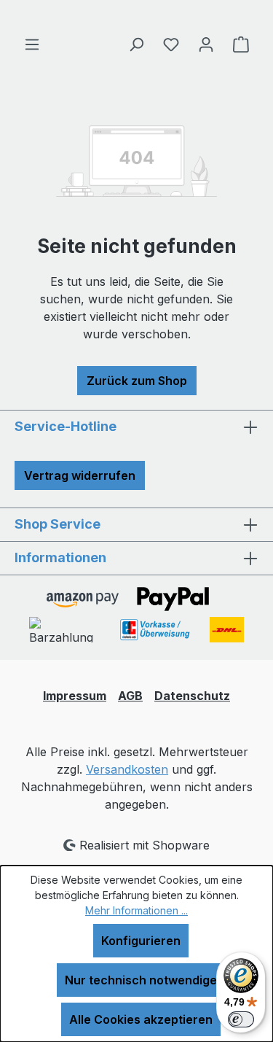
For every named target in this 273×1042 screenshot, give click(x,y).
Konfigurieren (141, 940)
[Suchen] (136, 43)
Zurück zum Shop (137, 380)
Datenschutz (192, 695)
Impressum (74, 695)
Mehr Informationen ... (136, 910)
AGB (130, 695)
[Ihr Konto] (206, 43)
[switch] (241, 1019)
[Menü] (32, 43)
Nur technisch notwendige (141, 980)
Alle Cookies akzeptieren (141, 1019)
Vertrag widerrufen (79, 475)
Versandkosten (127, 769)
